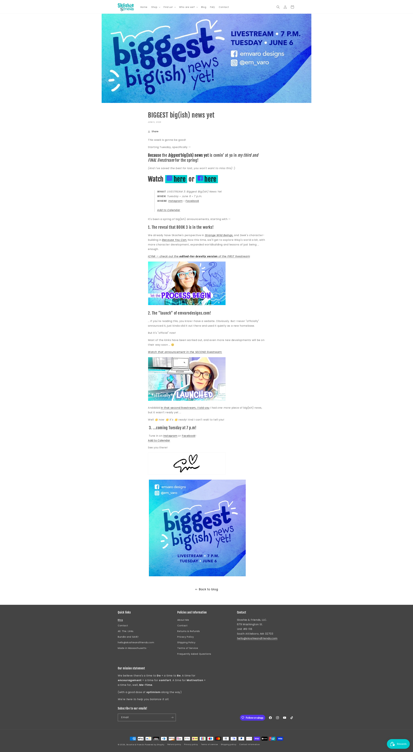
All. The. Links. (126, 631)
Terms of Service (187, 648)
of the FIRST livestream (234, 256)
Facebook (192, 201)
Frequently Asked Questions (194, 654)
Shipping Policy (186, 642)
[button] (155, 7)
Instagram (175, 201)
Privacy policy (191, 744)
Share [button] (155, 131)
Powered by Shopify (154, 744)
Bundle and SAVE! (128, 636)
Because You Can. (174, 240)
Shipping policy (228, 744)
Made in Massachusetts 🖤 (134, 648)
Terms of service (209, 744)
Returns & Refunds (188, 631)
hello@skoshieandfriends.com (136, 642)
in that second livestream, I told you (185, 408)
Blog (120, 620)
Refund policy (174, 744)
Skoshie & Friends (135, 744)
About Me (183, 620)
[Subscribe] (172, 717)
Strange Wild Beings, (219, 235)
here (180, 179)
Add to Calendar (168, 210)
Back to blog (208, 589)
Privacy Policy (185, 636)
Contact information (249, 744)
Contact (123, 625)
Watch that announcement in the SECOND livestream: (185, 352)
